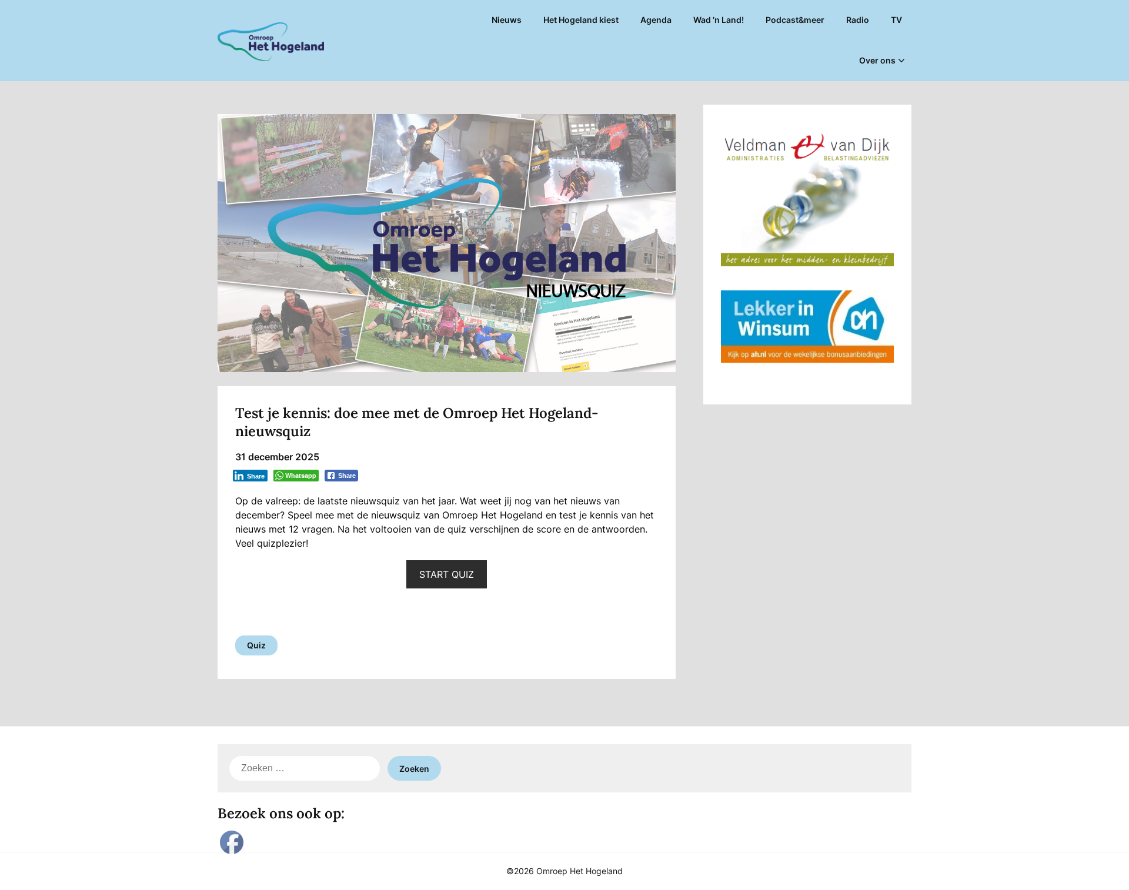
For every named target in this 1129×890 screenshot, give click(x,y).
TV (896, 20)
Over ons (877, 60)
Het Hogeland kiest (581, 20)
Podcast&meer (795, 20)
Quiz (256, 645)
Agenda (656, 20)
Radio (857, 20)
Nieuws (507, 20)
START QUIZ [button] (446, 574)
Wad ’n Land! (718, 20)
